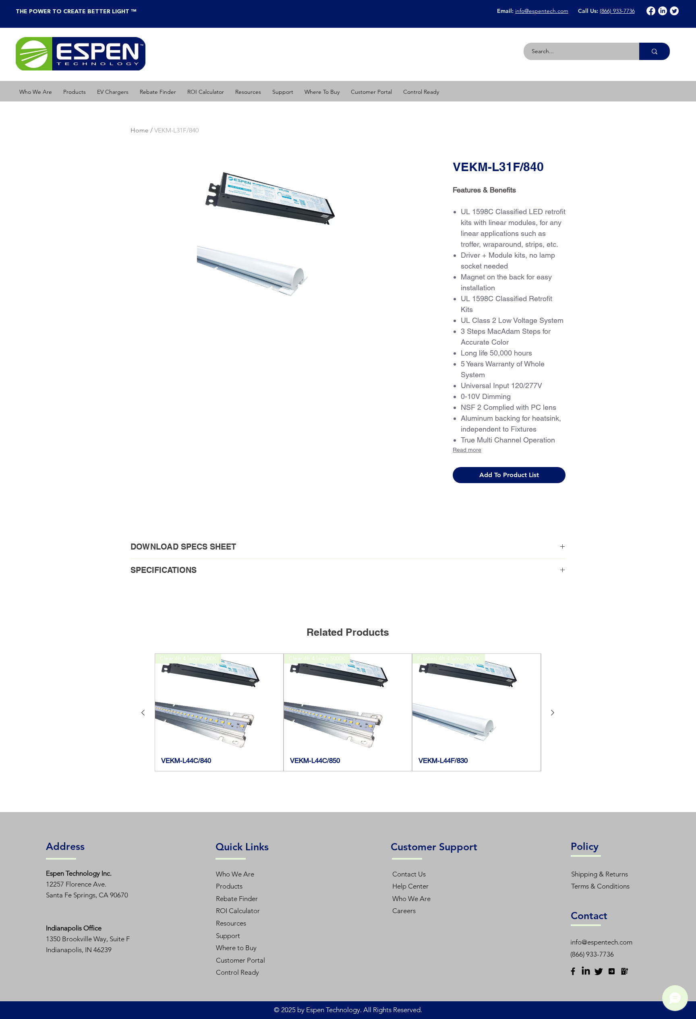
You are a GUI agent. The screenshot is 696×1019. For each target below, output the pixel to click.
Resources (231, 923)
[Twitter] (674, 10)
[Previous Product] (143, 712)
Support (228, 936)
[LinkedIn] (662, 10)
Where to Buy (236, 948)
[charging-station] (624, 971)
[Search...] (654, 51)
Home (139, 130)
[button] (74, 91)
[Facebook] (650, 10)
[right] (612, 971)
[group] (347, 712)
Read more (467, 449)
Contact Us (409, 874)
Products (229, 886)
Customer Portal (240, 960)
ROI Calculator (238, 911)
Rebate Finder (237, 899)
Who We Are (235, 874)
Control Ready (237, 972)
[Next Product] (552, 712)
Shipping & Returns (599, 874)
